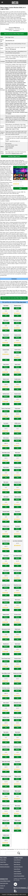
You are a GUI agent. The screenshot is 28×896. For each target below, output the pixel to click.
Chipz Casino (6, 364)
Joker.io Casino (17, 496)
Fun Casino (6, 423)
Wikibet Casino (6, 790)
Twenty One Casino (17, 717)
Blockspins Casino (17, 320)
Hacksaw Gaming (15, 85)
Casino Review (17, 869)
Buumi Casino (6, 334)
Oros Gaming (13, 98)
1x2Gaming (8, 67)
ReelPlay (11, 104)
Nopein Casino (6, 614)
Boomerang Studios (15, 75)
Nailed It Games (20, 94)
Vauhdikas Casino (6, 746)
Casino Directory (17, 859)
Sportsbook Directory (18, 866)
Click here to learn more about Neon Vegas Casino (14, 297)
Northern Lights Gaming (13, 97)
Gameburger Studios (21, 82)
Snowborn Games (12, 107)
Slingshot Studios (20, 106)
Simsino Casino (17, 658)
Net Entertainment (20, 95)
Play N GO (8, 101)
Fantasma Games (21, 79)
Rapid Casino (17, 629)
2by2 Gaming (13, 67)
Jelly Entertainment (12, 89)
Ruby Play (8, 106)
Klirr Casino (17, 511)
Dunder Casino (6, 379)
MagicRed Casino (17, 585)
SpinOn (17, 107)
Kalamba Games (11, 91)
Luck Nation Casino (17, 555)
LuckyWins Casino (6, 585)
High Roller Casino (6, 452)
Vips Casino (17, 761)
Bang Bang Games (22, 72)
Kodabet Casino (6, 526)
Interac (15, 127)
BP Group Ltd (13, 49)
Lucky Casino (6, 570)
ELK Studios (19, 78)
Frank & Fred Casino (6, 408)
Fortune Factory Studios (11, 81)
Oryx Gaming (19, 98)
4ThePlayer (19, 67)
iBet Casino (6, 482)
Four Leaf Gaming (20, 81)
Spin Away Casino (6, 687)
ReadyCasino (6, 643)
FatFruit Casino (6, 393)
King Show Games (19, 91)
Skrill (10, 128)
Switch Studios (15, 109)
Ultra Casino (17, 732)
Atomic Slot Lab (12, 70)
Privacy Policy (3, 859)
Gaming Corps (8, 84)
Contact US (2, 885)
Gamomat (14, 84)
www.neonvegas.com (10, 40)
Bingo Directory (17, 864)
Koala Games (15, 92)
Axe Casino (6, 305)
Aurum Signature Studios (21, 70)
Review (5, 308)
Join (20, 188)
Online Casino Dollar (13, 894)
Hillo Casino (17, 452)
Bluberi (21, 73)
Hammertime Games (10, 86)
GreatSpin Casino (17, 437)
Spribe (21, 107)
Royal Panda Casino (6, 658)
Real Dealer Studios (18, 103)
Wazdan (22, 110)
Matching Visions (15, 153)
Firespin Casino (17, 393)
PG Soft (17, 100)
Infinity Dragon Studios (13, 88)
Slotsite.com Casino (17, 673)
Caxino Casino (18, 349)
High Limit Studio (18, 86)
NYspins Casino (17, 614)
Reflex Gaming (17, 104)
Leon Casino (5, 555)
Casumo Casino (17, 334)
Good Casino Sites (4, 883)
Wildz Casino (17, 790)
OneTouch (8, 98)
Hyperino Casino (17, 467)
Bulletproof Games (9, 76)
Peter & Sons (12, 100)
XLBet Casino (17, 820)
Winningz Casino (5, 805)
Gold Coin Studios (20, 84)
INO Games (21, 88)
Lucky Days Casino (17, 570)
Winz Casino (17, 805)
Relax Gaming (23, 104)
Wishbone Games (23, 112)
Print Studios (20, 101)
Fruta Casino (17, 408)
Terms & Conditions (4, 864)
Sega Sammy (13, 106)
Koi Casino (17, 526)
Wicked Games (9, 112)
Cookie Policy (3, 862)
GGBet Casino (18, 423)
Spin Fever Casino (17, 687)
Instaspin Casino (17, 482)
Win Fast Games (16, 112)
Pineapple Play (22, 100)
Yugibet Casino (6, 835)
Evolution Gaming (13, 79)
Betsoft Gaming (9, 73)
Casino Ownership (17, 873)
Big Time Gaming (16, 73)
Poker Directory (17, 862)
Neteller (7, 128)
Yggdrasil (9, 113)
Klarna (18, 127)
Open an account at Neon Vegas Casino (14, 33)
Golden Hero (8, 85)
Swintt (10, 109)
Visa (18, 128)
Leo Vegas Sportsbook (17, 540)
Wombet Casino (6, 820)
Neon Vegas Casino (21, 302)
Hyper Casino (6, 467)
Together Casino (6, 717)
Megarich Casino (5, 599)
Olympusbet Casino (6, 629)
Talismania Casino (17, 702)
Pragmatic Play (14, 101)
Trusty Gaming (17, 110)
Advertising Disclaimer (4, 866)
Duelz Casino (17, 364)
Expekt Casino (18, 379)
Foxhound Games (9, 82)
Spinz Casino (6, 702)
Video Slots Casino (6, 761)
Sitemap (2, 888)
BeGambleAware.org (16, 30)
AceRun (7, 69)
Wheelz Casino (17, 776)
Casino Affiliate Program (5, 881)
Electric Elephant (12, 78)
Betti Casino (5, 320)
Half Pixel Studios (23, 85)
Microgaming (14, 94)
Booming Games (23, 75)
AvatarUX (8, 72)
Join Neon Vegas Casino (14, 156)
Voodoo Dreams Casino (6, 776)
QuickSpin (11, 103)
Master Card (23, 127)
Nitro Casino (17, 599)
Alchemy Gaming (13, 69)
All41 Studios (20, 69)
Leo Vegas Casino (6, 540)
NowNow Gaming (21, 97)
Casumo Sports (6, 349)
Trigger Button (22, 109)
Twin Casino (5, 732)
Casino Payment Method (19, 876)
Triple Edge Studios (10, 110)
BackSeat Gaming (14, 72)
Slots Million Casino (6, 673)
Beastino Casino (17, 305)
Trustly (13, 128)
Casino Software (17, 871)
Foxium (15, 82)
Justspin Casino (6, 511)
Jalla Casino (5, 496)
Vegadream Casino (17, 746)
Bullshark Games (17, 76)
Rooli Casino (17, 643)
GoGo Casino (6, 437)
